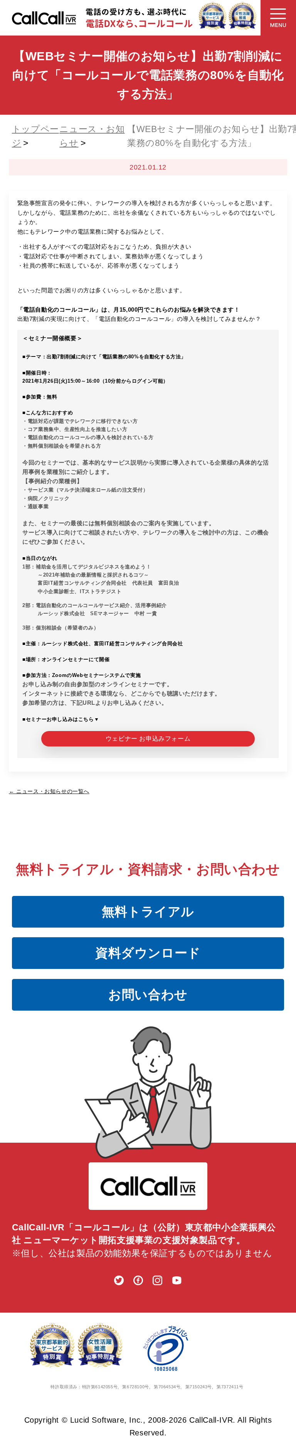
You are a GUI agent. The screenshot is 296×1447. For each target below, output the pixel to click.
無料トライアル (148, 911)
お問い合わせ (148, 994)
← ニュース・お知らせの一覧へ (49, 791)
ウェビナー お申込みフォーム (148, 738)
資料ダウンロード (148, 953)
